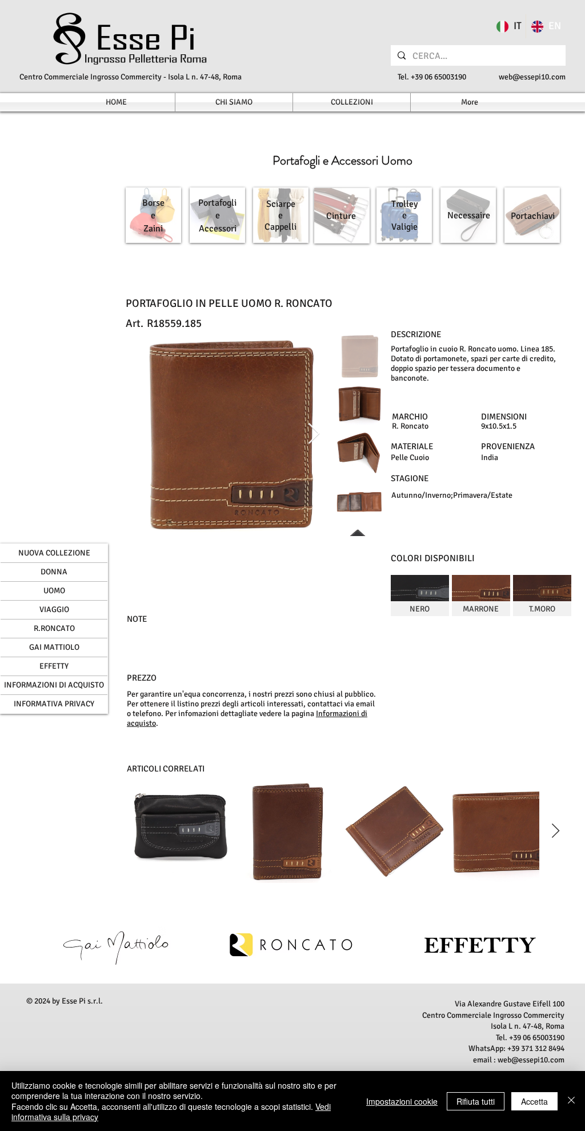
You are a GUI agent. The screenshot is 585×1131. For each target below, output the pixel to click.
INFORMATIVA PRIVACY (54, 704)
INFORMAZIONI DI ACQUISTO (54, 685)
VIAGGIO (54, 609)
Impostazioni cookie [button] (402, 1101)
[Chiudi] (571, 1101)
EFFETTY (54, 666)
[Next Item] (313, 434)
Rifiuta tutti (475, 1101)
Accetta (534, 1101)
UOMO (54, 591)
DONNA (54, 572)
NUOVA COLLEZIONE (54, 553)
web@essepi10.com (532, 77)
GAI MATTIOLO (54, 647)
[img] (420, 595)
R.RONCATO (54, 628)
